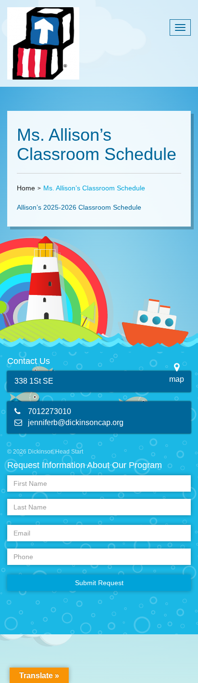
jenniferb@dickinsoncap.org (76, 422)
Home (26, 188)
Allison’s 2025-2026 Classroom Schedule (79, 207)
